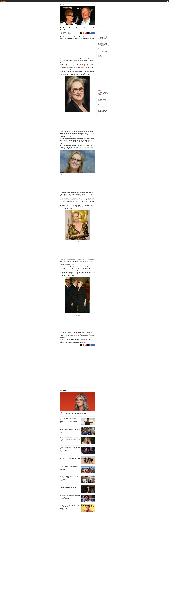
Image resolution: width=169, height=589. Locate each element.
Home (61, 4)
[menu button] (167, 1)
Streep (82, 59)
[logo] (3, 1)
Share (93, 32)
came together (82, 64)
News (63, 4)
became (78, 335)
